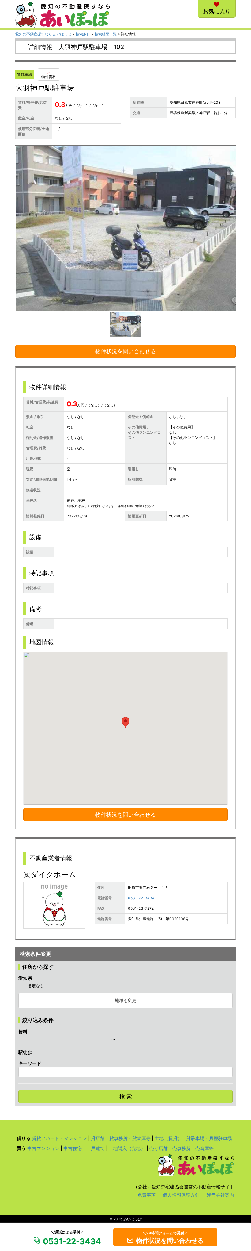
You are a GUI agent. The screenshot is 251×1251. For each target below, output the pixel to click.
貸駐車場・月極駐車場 (209, 1138)
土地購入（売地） (127, 1148)
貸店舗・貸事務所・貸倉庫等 (121, 1138)
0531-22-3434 (141, 898)
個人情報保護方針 (181, 1195)
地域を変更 (125, 1000)
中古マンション (43, 1148)
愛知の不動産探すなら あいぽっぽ (43, 34)
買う (21, 1148)
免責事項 (146, 1195)
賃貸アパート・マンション (59, 1138)
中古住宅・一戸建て (84, 1148)
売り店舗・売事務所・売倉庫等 (181, 1148)
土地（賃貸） (168, 1138)
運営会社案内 (220, 1195)
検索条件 (83, 34)
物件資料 (48, 76)
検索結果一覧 (106, 34)
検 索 (125, 1096)
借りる (24, 1138)
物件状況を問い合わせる (125, 351)
